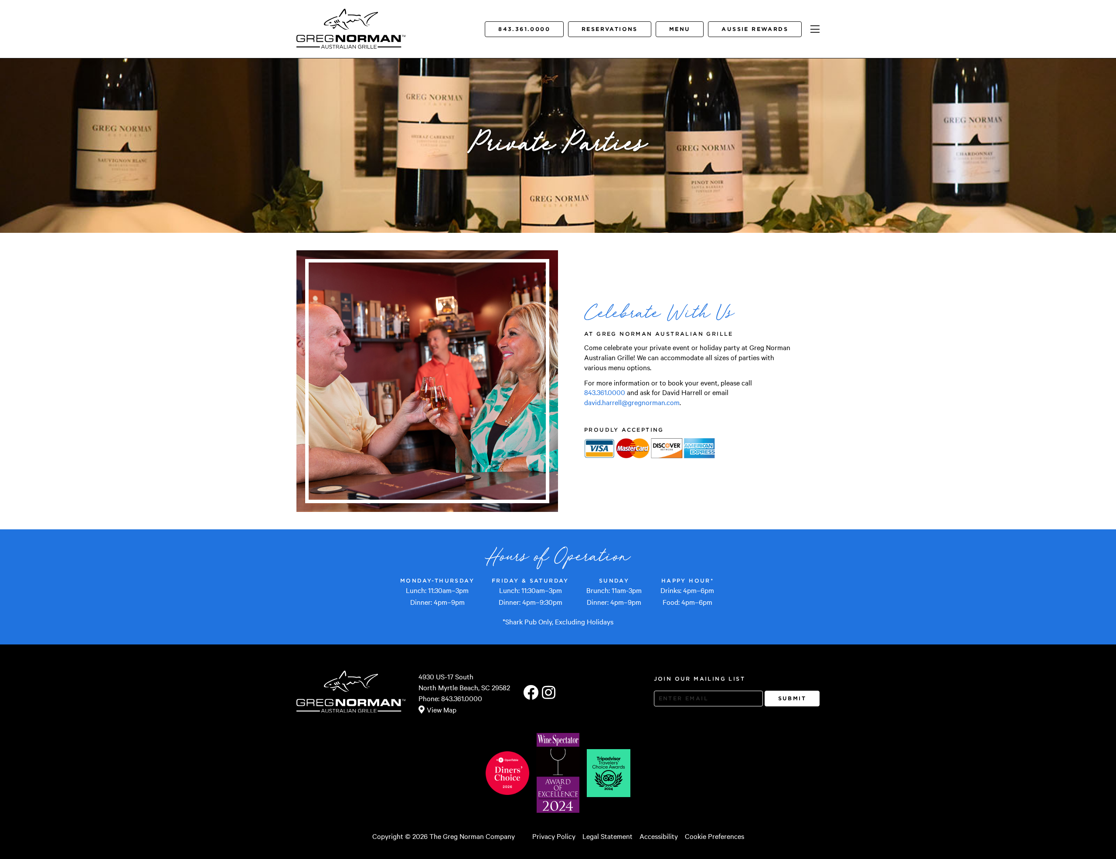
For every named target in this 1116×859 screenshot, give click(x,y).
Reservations (610, 29)
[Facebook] (530, 693)
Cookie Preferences (714, 836)
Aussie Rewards (754, 29)
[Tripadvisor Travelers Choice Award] (608, 773)
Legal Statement (607, 836)
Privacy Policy (553, 836)
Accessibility (659, 836)
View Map (441, 709)
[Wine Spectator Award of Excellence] (558, 773)
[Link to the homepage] (351, 20)
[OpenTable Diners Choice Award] (507, 773)
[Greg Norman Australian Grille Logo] (350, 42)
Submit (792, 698)
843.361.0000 (524, 29)
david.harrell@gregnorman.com (632, 402)
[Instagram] (548, 693)
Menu (680, 29)
